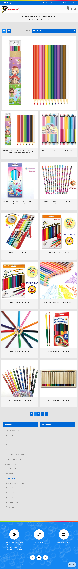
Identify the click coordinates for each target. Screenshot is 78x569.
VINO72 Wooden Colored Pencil (58, 351)
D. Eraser (7, 445)
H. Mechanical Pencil (10, 464)
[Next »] (46, 414)
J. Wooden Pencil (9, 473)
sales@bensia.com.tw (68, 3)
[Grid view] (4, 31)
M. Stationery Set (9, 488)
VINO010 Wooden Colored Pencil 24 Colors (58, 302)
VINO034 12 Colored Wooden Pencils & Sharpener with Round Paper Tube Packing (19, 152)
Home (29, 19)
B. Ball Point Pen (9, 435)
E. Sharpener (8, 450)
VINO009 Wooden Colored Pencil (20, 400)
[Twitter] (5, 3)
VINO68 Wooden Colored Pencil (19, 351)
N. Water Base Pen (10, 493)
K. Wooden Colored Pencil (12, 478)
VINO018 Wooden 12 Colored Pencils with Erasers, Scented (58, 203)
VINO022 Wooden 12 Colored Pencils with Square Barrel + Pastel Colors (19, 203)
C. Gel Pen (7, 440)
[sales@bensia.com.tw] (64, 535)
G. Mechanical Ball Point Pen (13, 459)
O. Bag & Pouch (9, 497)
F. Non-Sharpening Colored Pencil (14, 454)
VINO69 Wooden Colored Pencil (19, 302)
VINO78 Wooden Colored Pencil (58, 400)
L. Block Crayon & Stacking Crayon (15, 483)
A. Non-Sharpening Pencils (12, 430)
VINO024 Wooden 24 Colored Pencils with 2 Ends (58, 151)
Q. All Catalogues (9, 507)
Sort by (28, 30)
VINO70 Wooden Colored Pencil (58, 253)
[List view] (9, 31)
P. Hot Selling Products (11, 502)
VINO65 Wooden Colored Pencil (19, 253)
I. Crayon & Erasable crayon (13, 469)
